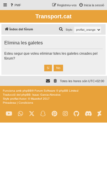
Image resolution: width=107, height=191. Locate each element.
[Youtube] (9, 114)
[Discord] (88, 114)
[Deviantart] (99, 114)
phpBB (27, 90)
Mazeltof (36, 98)
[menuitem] (15, 5)
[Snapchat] (43, 114)
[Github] (76, 114)
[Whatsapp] (21, 114)
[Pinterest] (54, 114)
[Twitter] (31, 114)
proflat (14, 98)
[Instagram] (65, 114)
